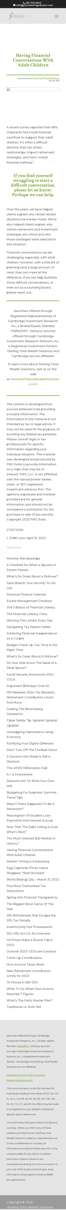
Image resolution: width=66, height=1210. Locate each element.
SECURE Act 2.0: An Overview (28, 933)
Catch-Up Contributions (24, 958)
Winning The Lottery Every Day (30, 620)
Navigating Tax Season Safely (29, 627)
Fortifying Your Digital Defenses (30, 743)
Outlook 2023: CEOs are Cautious (31, 951)
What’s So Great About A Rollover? (32, 656)
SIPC (26, 1046)
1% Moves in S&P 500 (22, 982)
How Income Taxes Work (25, 964)
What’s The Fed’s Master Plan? (29, 1000)
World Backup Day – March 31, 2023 (33, 879)
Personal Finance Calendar (26, 594)
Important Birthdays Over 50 (28, 686)
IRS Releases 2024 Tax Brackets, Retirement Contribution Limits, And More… (31, 697)
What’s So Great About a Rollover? (32, 576)
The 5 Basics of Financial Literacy (31, 607)
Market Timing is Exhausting (28, 861)
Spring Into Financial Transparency (32, 897)
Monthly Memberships (23, 558)
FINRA (20, 1046)
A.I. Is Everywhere (19, 774)
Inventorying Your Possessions (29, 927)
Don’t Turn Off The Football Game (32, 750)
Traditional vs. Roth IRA (24, 1007)
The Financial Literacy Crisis (27, 614)
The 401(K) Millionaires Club (27, 768)
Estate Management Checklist (29, 601)
